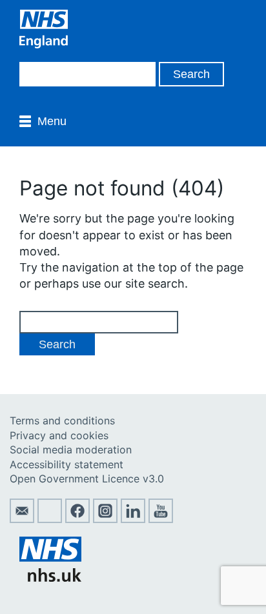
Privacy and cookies (59, 435)
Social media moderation (71, 449)
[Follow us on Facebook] (77, 519)
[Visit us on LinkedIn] (133, 519)
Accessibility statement (66, 464)
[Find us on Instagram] (105, 519)
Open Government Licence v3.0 (87, 478)
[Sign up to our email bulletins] (22, 519)
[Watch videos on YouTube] (160, 519)
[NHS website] (50, 577)
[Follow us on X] (49, 519)
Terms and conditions (62, 420)
